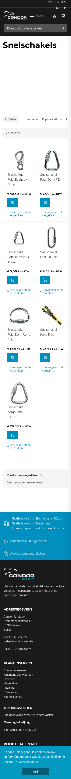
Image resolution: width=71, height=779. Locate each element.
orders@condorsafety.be (18, 641)
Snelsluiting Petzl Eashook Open (17, 180)
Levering (9, 687)
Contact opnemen (15, 670)
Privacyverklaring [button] (26, 761)
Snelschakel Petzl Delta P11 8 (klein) (18, 257)
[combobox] (35, 28)
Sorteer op (33, 119)
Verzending (10, 683)
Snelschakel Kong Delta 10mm (15, 412)
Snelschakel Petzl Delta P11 (50, 177)
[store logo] (15, 15)
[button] (19, 213)
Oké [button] (35, 771)
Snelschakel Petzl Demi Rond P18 (18, 335)
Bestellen (9, 679)
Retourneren (11, 692)
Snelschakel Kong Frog (48, 332)
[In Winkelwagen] (12, 202)
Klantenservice (13, 696)
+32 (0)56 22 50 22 (15, 637)
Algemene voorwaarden (18, 674)
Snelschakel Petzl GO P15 (49, 254)
